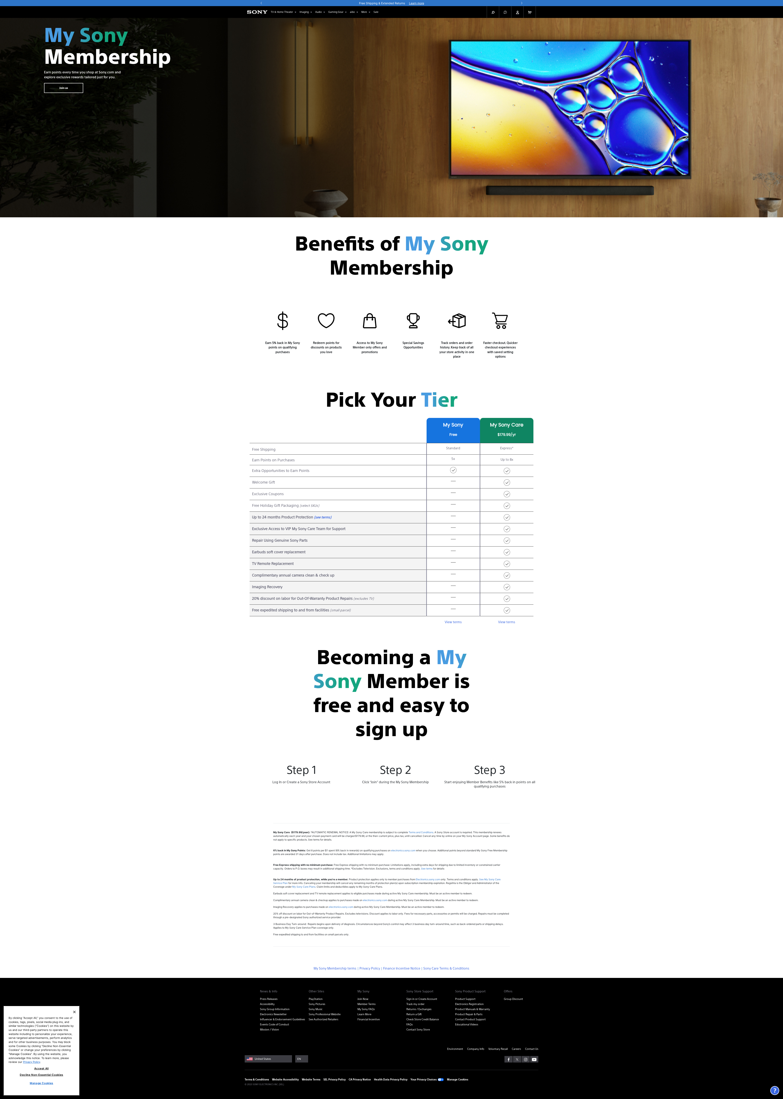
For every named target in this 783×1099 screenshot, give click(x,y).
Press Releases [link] (269, 999)
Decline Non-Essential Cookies (41, 1074)
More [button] (364, 11)
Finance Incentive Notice (401, 968)
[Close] (74, 1011)
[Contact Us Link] (775, 1090)
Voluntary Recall (498, 1048)
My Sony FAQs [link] (366, 1009)
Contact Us (531, 1048)
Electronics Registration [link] (469, 1004)
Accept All (41, 1068)
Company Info (475, 1048)
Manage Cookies (457, 1079)
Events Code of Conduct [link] (274, 1024)
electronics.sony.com (403, 850)
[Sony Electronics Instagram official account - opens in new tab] (526, 1059)
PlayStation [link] (316, 999)
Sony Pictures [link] (317, 1004)
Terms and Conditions (421, 832)
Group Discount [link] (513, 999)
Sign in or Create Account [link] (421, 999)
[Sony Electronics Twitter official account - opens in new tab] (517, 1059)
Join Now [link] (362, 999)
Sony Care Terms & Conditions (446, 968)
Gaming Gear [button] (335, 11)
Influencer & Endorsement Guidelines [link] (282, 1019)
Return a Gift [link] (414, 1014)
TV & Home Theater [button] (282, 11)
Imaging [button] (304, 11)
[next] (522, 3)
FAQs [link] (409, 1024)
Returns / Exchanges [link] (418, 1009)
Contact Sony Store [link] (418, 1029)
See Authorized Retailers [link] (323, 1019)
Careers (516, 1048)
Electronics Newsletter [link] (273, 1014)
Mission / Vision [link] (269, 1029)
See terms (426, 868)
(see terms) (322, 517)
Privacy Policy (369, 968)
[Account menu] (517, 12)
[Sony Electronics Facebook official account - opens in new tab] (508, 1059)
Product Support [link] (465, 999)
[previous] (261, 3)
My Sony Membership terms (335, 968)
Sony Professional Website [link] (325, 1014)
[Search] (493, 12)
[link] (376, 12)
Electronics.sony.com (428, 879)
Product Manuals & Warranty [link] (472, 1009)
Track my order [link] (415, 1004)
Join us (63, 87)
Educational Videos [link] (466, 1024)
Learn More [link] (364, 1014)
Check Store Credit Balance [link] (422, 1019)
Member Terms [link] (366, 1004)
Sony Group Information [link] (275, 1009)
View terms (453, 622)
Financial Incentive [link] (368, 1019)
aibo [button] (352, 11)
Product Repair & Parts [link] (468, 1014)
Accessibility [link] (267, 1004)
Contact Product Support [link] (470, 1019)
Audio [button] (318, 11)
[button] (505, 12)
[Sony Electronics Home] (257, 12)
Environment (455, 1048)
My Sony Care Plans (303, 886)
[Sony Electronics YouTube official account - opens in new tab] (534, 1059)
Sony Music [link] (315, 1009)
